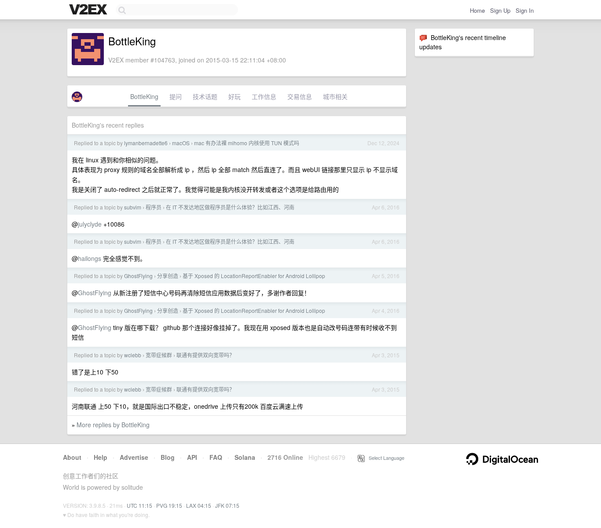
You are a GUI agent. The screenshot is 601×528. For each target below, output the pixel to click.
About (72, 457)
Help (100, 457)
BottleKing (144, 96)
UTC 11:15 (139, 505)
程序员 (153, 207)
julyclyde (90, 224)
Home (477, 10)
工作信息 (264, 96)
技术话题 (205, 96)
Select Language (384, 457)
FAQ (215, 457)
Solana (245, 457)
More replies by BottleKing (113, 424)
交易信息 (299, 96)
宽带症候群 (159, 355)
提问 (175, 96)
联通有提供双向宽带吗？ (205, 355)
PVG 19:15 (169, 505)
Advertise (134, 457)
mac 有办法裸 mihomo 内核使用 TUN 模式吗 (246, 143)
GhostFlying (138, 275)
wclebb (132, 355)
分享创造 (167, 275)
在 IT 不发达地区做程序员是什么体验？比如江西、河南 (230, 207)
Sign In (525, 10)
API (192, 457)
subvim (132, 207)
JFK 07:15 (227, 505)
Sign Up (500, 10)
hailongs (89, 258)
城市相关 (335, 96)
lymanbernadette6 (146, 143)
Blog (168, 457)
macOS (181, 143)
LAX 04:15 (198, 505)
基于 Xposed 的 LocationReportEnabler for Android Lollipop (254, 275)
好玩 (234, 96)
